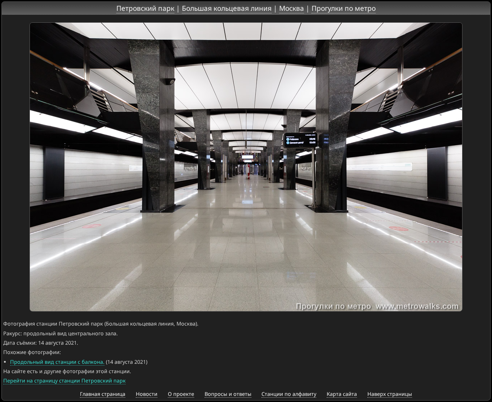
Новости (146, 393)
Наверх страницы (389, 393)
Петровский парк (145, 8)
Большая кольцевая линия (227, 8)
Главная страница (102, 393)
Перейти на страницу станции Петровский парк (64, 380)
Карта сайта (342, 393)
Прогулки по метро (344, 8)
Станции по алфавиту (288, 393)
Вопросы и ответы (228, 393)
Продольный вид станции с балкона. (57, 361)
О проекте (181, 393)
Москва (291, 8)
